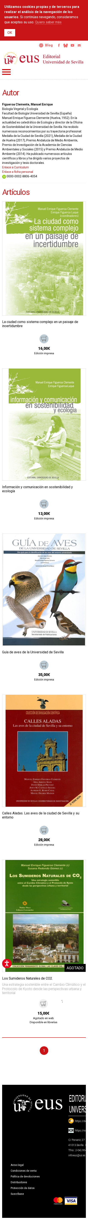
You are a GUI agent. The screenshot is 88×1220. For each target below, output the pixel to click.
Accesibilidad (41, 45)
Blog (49, 45)
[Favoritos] (77, 210)
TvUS (72, 45)
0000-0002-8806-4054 (21, 176)
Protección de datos (23, 1188)
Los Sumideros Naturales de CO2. (27, 978)
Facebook (58, 45)
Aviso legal (17, 1165)
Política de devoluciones (25, 1176)
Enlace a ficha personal (17, 171)
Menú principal (6, 72)
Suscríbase (17, 1193)
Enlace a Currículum (15, 167)
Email (79, 45)
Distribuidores (19, 1182)
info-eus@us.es (76, 1155)
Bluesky (65, 45)
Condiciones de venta (24, 1170)
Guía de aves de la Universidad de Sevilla (33, 652)
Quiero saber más (48, 22)
